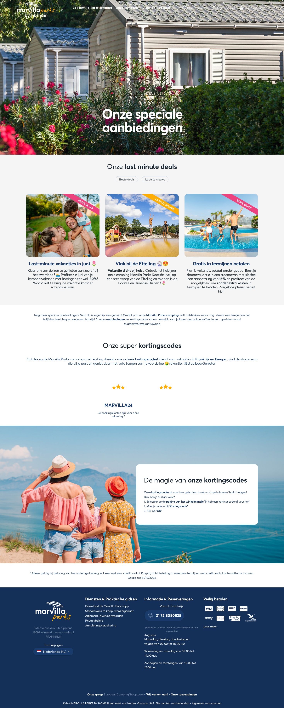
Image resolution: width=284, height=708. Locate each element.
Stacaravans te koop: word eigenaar (109, 611)
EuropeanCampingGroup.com (124, 694)
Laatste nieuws (155, 179)
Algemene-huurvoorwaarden (104, 616)
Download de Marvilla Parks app (107, 606)
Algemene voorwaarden (206, 703)
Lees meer (210, 626)
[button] (92, 8)
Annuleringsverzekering (100, 625)
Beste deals (126, 179)
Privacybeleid (94, 620)
